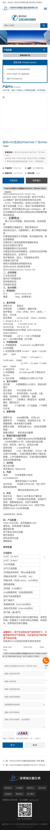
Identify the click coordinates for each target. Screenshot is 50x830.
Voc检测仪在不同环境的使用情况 (18, 69)
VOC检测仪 (41, 90)
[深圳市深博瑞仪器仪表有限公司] (21, 8)
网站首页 (8, 788)
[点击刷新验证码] (23, 733)
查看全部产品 (25, 55)
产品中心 (19, 90)
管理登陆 (6, 800)
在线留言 (8, 794)
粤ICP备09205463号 (25, 827)
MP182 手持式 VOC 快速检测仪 (18, 74)
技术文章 (41, 788)
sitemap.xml (33, 800)
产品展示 (19, 788)
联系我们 (37, 180)
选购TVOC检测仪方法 (14, 79)
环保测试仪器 (30, 90)
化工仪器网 (23, 800)
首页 (13, 90)
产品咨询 (13, 180)
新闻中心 (30, 788)
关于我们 (30, 794)
